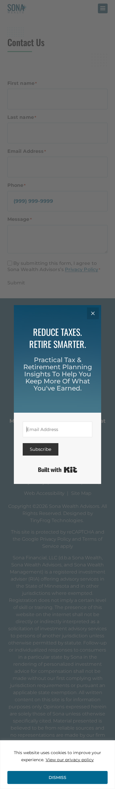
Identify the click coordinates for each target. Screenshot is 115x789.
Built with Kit (57, 469)
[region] (57, 764)
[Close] (93, 313)
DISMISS (57, 777)
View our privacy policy (70, 759)
